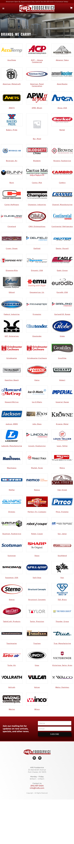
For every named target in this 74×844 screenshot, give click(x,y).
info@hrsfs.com (37, 788)
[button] (3, 8)
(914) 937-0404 (37, 786)
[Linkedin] (39, 758)
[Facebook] (34, 758)
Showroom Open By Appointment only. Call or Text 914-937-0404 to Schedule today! (37, 1)
